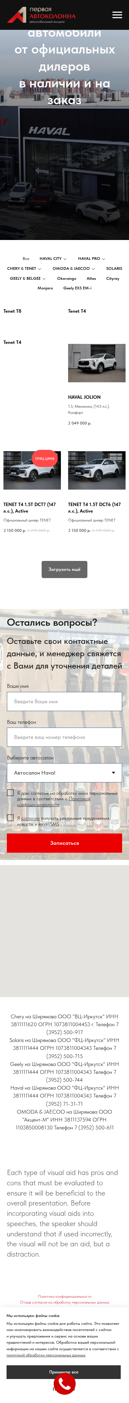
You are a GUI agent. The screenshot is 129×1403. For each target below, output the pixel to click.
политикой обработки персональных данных (46, 1355)
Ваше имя (18, 1262)
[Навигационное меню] (117, 15)
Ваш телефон (21, 1298)
